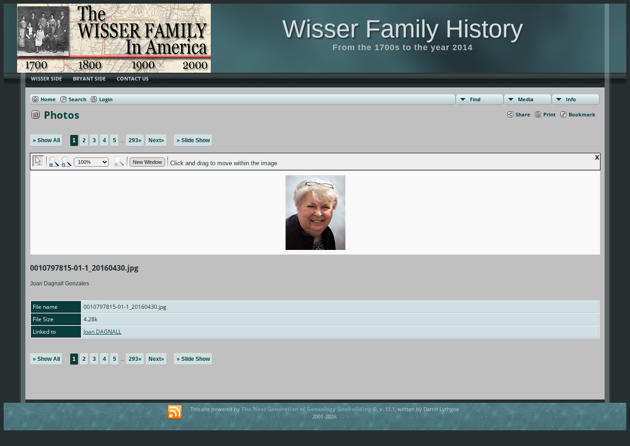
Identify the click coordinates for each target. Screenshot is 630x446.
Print (549, 114)
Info (571, 99)
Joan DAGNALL (102, 332)
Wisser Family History (402, 28)
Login (106, 99)
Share (523, 114)
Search (77, 99)
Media (526, 99)
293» (135, 140)
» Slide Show (193, 140)
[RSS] (174, 412)
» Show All (46, 140)
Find (475, 99)
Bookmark (582, 114)
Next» (156, 140)
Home (48, 99)
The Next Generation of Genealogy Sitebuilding (306, 409)
